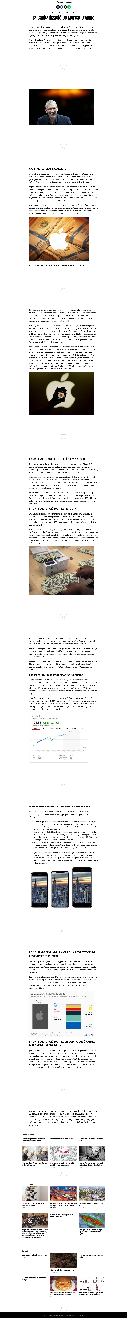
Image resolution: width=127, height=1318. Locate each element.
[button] (23, 2)
